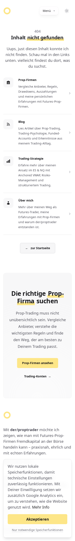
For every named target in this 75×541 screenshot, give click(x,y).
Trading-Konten (37, 376)
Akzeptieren (37, 519)
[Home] (7, 11)
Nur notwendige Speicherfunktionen (37, 530)
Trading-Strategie (30, 158)
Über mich (25, 200)
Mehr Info (40, 507)
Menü (47, 11)
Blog (21, 122)
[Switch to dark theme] (67, 11)
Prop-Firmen (27, 80)
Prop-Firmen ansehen (37, 363)
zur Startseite (37, 248)
